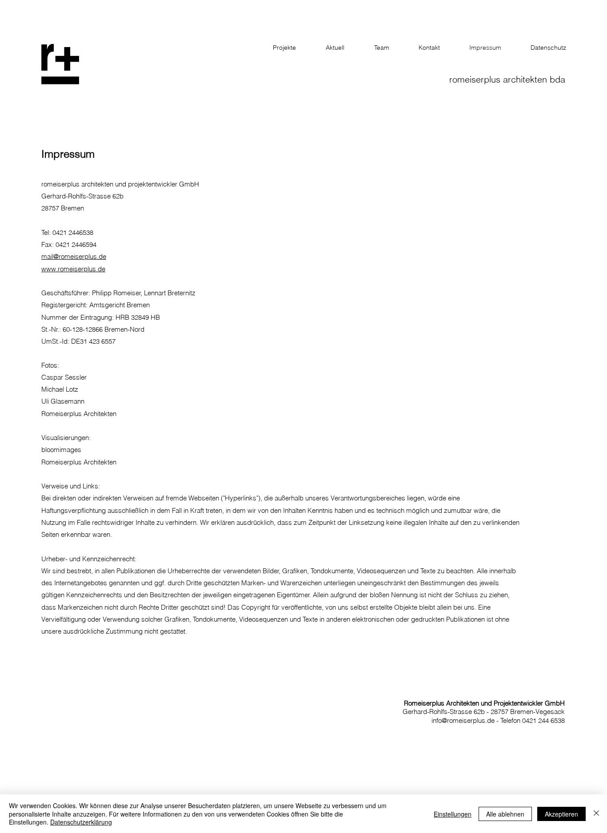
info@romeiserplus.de (463, 720)
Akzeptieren (561, 813)
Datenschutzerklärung (81, 821)
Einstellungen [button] (452, 813)
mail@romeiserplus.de (73, 256)
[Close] (596, 813)
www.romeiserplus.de (73, 269)
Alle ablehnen (505, 813)
